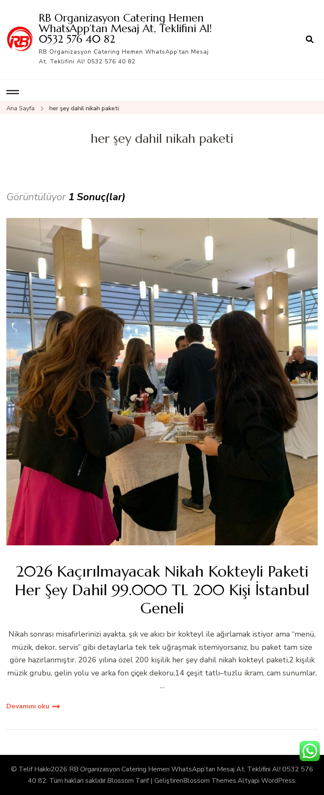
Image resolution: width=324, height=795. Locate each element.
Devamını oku (27, 706)
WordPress (278, 780)
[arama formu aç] (310, 39)
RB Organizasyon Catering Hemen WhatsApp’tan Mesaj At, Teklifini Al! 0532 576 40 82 (125, 28)
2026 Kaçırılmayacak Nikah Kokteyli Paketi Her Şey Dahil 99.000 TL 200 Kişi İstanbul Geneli (162, 589)
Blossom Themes (209, 780)
